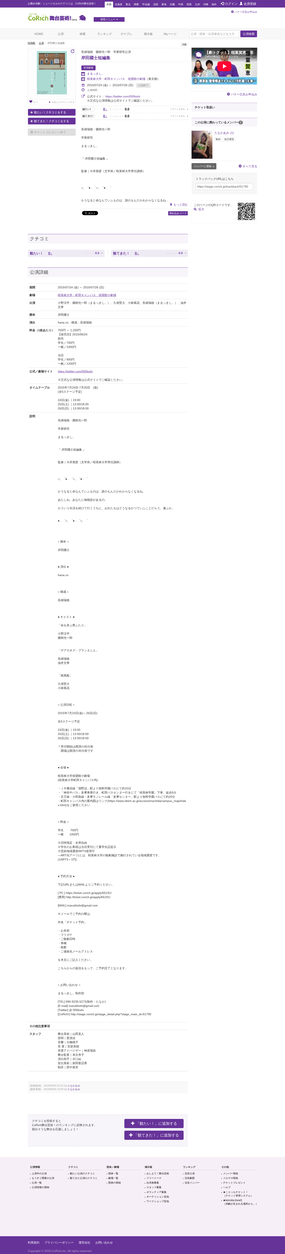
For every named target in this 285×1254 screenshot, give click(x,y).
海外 (214, 4)
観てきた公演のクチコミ (83, 1178)
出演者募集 (152, 1182)
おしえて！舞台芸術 (157, 1173)
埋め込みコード (178, 213)
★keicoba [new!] (240, 1202)
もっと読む (180, 204)
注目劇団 (190, 1178)
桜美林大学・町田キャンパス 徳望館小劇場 (116, 79)
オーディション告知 (157, 1196)
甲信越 (146, 4)
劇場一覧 (113, 1178)
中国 (180, 4)
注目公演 (190, 1173)
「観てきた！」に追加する (156, 1135)
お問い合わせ (104, 1242)
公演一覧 (37, 1182)
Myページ (170, 34)
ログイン (231, 3)
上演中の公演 (39, 1173)
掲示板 (148, 34)
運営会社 (84, 1242)
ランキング (104, 34)
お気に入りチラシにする (63, 102)
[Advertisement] (142, 1222)
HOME (38, 34)
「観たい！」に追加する (156, 1123)
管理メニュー (107, 19)
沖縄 (205, 4)
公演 (61, 34)
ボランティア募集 (156, 1192)
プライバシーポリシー (59, 1242)
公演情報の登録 (40, 1187)
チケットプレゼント (234, 1182)
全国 (108, 4)
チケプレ (126, 34)
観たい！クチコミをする (50, 112)
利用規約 (33, 1242)
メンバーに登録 (202, 166)
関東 (136, 4)
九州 (197, 4)
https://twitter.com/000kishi (122, 96)
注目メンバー (192, 1182)
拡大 (201, 209)
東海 (163, 4)
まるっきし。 (96, 73)
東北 (128, 4)
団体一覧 (113, 1173)
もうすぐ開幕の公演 (43, 1178)
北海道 (118, 4)
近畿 (172, 4)
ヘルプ (227, 1187)
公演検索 (249, 34)
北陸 (155, 4)
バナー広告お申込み (246, 11)
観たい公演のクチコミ (82, 1173)
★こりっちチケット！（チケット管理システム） (238, 1194)
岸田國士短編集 (95, 57)
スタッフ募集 (153, 1187)
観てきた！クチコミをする (51, 121)
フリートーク (153, 1178)
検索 (83, 34)
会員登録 (250, 3)
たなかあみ (74, 1085)
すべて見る (250, 166)
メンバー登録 (230, 1173)
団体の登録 (114, 1182)
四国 (189, 4)
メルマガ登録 (230, 1178)
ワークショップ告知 (157, 1201)
